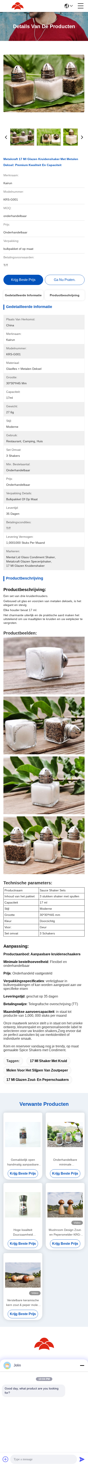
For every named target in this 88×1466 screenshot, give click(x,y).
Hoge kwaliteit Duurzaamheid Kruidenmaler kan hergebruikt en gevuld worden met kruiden (23, 1232)
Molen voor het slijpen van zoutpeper (37, 1070)
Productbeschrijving (64, 295)
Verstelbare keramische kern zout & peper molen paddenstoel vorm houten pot (23, 1302)
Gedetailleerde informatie (23, 295)
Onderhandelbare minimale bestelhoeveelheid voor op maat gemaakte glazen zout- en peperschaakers (65, 1162)
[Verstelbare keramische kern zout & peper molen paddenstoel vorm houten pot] (23, 1275)
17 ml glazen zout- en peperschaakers (37, 1079)
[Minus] (82, 1365)
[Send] (82, 1459)
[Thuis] (44, 1349)
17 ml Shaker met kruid (48, 1061)
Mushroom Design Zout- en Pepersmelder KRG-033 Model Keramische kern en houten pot (65, 1232)
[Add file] (6, 1459)
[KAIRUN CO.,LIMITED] (17, 6)
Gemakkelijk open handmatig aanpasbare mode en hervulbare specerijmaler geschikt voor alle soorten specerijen (23, 1162)
